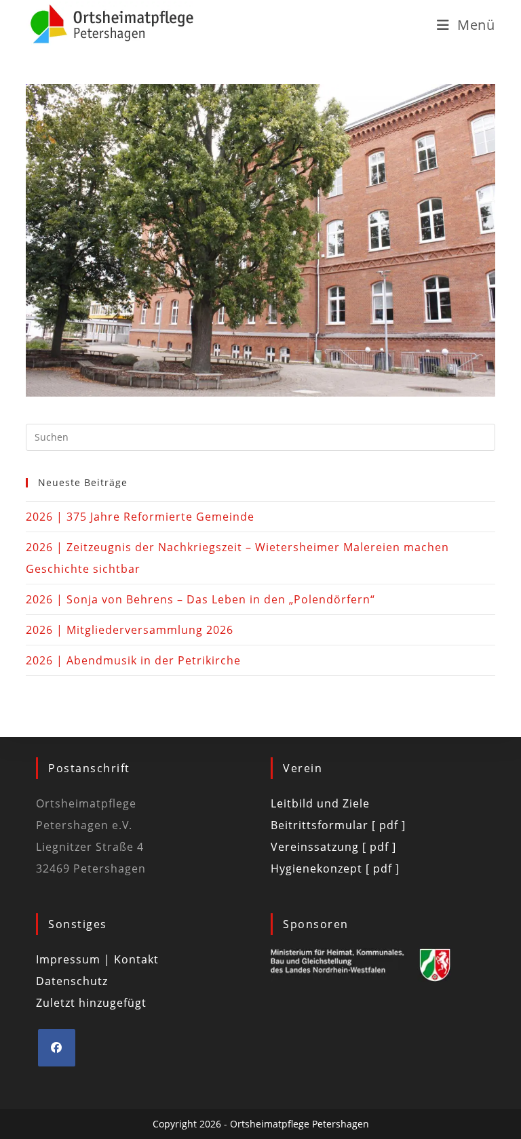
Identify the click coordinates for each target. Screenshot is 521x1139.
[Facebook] (56, 1047)
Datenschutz (72, 981)
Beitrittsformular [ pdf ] (338, 825)
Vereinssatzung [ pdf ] (333, 846)
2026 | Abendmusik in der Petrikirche (133, 660)
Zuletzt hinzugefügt (91, 1002)
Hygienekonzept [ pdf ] (335, 868)
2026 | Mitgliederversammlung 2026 (129, 629)
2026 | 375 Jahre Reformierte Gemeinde (140, 516)
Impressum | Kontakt (97, 959)
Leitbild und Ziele (320, 803)
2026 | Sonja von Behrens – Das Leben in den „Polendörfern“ (200, 599)
